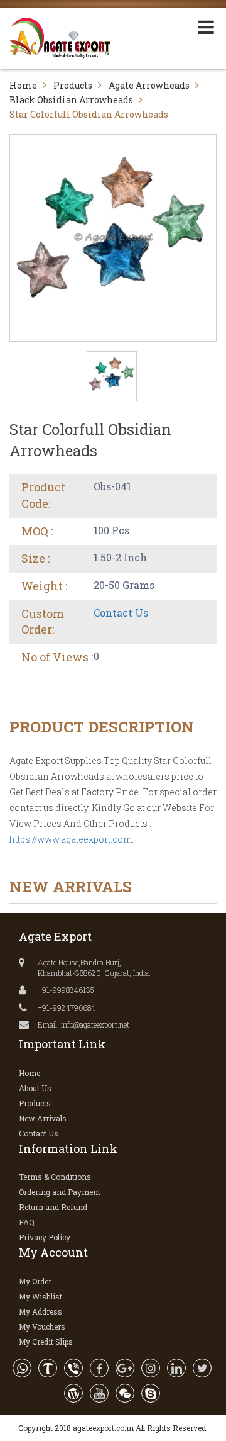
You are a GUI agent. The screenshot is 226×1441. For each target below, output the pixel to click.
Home (23, 85)
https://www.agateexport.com (70, 839)
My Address (40, 1311)
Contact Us (121, 612)
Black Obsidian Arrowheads (71, 100)
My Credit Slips (46, 1342)
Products (72, 85)
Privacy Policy (44, 1237)
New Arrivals (43, 1118)
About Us (35, 1088)
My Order (35, 1281)
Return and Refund (53, 1207)
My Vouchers (42, 1326)
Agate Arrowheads (149, 85)
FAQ (27, 1222)
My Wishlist (40, 1296)
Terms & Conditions (55, 1177)
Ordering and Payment (59, 1192)
